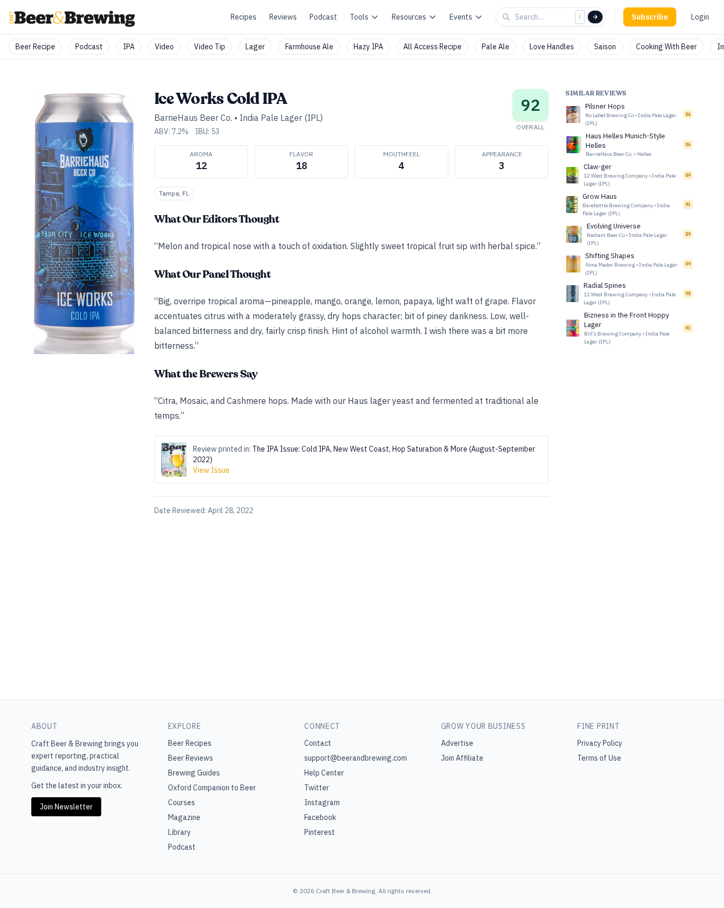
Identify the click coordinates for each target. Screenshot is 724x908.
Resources (409, 17)
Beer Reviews (190, 758)
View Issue (211, 470)
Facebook (320, 817)
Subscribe (650, 17)
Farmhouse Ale (309, 46)
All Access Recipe (432, 46)
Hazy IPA (368, 46)
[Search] (595, 17)
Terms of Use (599, 758)
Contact (317, 743)
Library (179, 832)
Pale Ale (495, 46)
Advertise (457, 743)
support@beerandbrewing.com (355, 758)
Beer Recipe (35, 46)
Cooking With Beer (666, 46)
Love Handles (551, 46)
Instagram (322, 802)
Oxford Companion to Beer (212, 787)
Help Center (324, 773)
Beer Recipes (189, 743)
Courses (181, 802)
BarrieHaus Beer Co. (193, 117)
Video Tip (209, 46)
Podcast (323, 17)
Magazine (184, 817)
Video (164, 46)
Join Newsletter (66, 807)
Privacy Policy (599, 743)
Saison (605, 46)
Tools (359, 17)
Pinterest (319, 832)
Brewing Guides (194, 773)
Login (700, 17)
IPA (129, 46)
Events (460, 17)
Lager (255, 46)
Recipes (244, 17)
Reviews (283, 17)
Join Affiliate (462, 758)
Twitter (316, 787)
